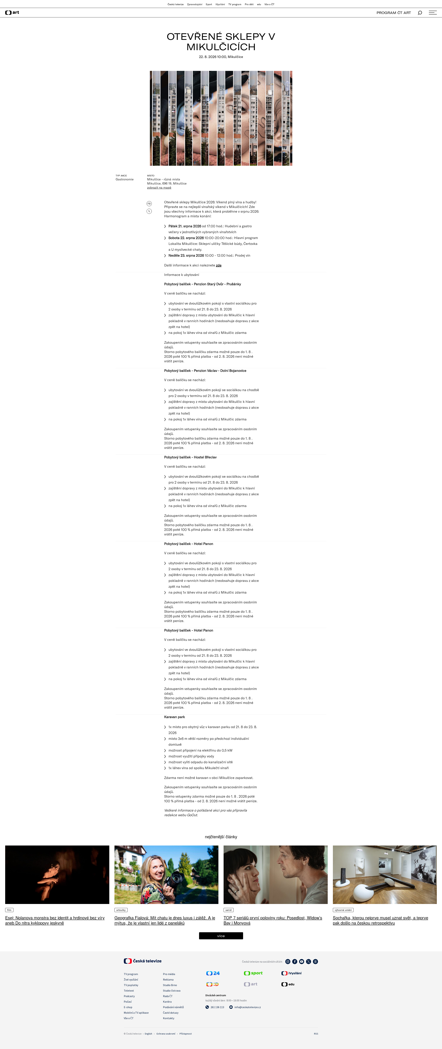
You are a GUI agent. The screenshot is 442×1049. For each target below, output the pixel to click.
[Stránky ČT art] (250, 985)
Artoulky (121, 910)
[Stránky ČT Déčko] (212, 985)
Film (9, 910)
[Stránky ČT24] (213, 974)
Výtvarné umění (343, 910)
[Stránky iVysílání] (299, 973)
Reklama (168, 979)
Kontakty (168, 1018)
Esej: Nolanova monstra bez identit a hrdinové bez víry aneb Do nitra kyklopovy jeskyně (55, 920)
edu (259, 4)
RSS (316, 1033)
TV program (234, 4)
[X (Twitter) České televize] (308, 963)
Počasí (128, 1001)
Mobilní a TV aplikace (136, 1012)
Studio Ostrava (171, 990)
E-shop (128, 1007)
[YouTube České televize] (301, 963)
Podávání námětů (173, 1007)
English (148, 1033)
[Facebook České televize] (294, 963)
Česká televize (176, 4)
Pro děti (249, 4)
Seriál (228, 910)
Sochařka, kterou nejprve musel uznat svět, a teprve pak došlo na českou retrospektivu (380, 920)
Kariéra (167, 1001)
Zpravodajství (195, 4)
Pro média (169, 974)
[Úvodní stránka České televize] (142, 963)
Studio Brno (170, 985)
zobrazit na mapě (159, 187)
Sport (209, 4)
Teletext (129, 990)
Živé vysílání (131, 979)
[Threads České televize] (315, 963)
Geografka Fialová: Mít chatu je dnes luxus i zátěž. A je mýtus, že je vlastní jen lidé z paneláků (164, 920)
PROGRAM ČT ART (394, 13)
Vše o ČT (269, 4)
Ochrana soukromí (165, 1033)
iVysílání (220, 4)
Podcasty (129, 996)
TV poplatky (131, 985)
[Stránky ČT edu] (299, 984)
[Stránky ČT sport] (253, 974)
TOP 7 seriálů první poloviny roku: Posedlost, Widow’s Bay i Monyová (273, 920)
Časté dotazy (170, 1012)
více (221, 936)
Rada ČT (168, 996)
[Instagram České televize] (288, 963)
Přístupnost (186, 1033)
